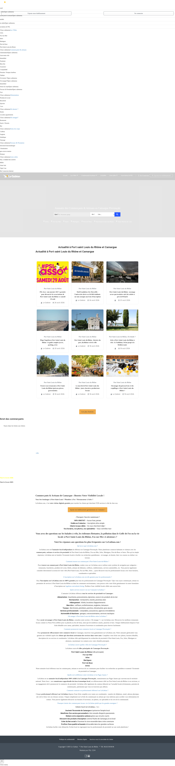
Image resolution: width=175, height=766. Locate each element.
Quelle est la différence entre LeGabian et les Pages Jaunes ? (87, 675)
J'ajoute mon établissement (36, 13)
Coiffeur (2, 131)
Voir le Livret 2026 (6, 478)
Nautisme (2, 61)
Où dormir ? (3, 78)
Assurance (3, 67)
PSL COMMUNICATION (8, 159)
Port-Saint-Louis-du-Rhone (8, 47)
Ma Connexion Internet (6, 171)
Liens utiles (14, 157)
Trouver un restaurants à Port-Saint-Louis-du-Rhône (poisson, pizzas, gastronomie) (52, 388)
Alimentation (3, 52)
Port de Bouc (4, 44)
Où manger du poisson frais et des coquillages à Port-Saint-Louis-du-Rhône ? (122, 388)
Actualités (103, 175)
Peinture (2, 154)
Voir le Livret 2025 (6, 482)
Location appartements (6, 115)
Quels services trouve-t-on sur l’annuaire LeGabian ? (87, 590)
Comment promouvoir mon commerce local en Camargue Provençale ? (87, 629)
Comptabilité (3, 69)
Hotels (2, 112)
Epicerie (2, 103)
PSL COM (92, 750)
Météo (2, 162)
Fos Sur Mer (3, 35)
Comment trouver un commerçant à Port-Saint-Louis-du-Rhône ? (87, 561)
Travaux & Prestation (6, 89)
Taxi (1, 92)
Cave (1, 106)
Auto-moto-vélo (4, 55)
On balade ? (132, 337)
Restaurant (3, 120)
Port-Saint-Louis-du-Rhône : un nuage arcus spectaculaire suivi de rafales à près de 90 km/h (122, 294)
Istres (1, 38)
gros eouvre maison (5, 151)
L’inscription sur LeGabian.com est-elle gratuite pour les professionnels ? (87, 577)
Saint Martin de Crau (125, 222)
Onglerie (2, 134)
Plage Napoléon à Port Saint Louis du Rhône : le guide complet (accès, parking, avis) (52, 342)
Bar (1, 126)
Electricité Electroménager (7, 145)
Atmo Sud (3, 165)
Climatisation (4, 148)
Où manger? (3, 81)
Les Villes (13, 30)
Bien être (2, 64)
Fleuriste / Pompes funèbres (8, 72)
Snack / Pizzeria (4, 123)
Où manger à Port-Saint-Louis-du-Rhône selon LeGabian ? (87, 616)
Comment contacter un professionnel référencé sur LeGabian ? (87, 690)
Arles (1, 33)
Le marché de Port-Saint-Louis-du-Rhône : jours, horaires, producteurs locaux (87, 388)
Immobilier (3, 58)
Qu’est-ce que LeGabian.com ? (87, 546)
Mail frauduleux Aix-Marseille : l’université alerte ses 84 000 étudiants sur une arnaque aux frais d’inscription (87, 294)
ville (37, 453)
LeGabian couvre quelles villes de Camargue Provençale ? (87, 645)
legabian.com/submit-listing (75, 586)
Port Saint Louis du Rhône (53, 288)
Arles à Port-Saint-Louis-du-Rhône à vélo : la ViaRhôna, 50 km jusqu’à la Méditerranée (122, 342)
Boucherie (3, 100)
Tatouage (2, 140)
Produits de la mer (5, 98)
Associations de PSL (127, 175)
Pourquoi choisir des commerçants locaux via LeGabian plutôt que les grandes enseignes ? (87, 703)
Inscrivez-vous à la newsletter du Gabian (101, 739)
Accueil (65, 175)
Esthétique (3, 137)
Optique (2, 75)
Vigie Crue (3, 168)
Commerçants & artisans (18, 50)
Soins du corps (4, 86)
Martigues (3, 41)
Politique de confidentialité (67, 739)
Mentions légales (82, 739)
